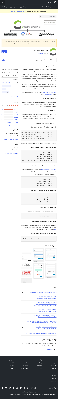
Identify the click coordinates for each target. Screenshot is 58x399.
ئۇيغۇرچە (50, 388)
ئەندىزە (40, 368)
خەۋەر (54, 362)
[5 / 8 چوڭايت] (30, 250)
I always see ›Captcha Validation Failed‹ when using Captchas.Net (47, 310)
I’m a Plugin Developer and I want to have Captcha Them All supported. (46, 327)
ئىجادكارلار (25, 365)
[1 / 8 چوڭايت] (54, 250)
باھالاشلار (44, 60)
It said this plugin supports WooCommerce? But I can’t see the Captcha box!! (44, 316)
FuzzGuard (40, 53)
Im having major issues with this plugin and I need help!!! (41, 333)
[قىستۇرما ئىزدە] (40, 16)
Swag (12, 368)
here (55, 229)
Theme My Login (47, 94)
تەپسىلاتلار (52, 60)
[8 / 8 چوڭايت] (30, 280)
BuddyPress (52, 381)
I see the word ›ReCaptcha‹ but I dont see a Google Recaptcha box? (46, 297)
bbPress (53, 378)
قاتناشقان (11, 360)
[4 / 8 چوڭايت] (42, 265)
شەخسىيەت (53, 368)
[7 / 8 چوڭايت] (30, 272)
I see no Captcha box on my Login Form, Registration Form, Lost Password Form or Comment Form (41, 322)
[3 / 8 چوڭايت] (42, 250)
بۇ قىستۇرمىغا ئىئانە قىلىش (11, 153)
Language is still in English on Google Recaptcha (43, 292)
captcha (4, 88)
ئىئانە (12, 365)
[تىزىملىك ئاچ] (2, 2)
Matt (54, 375)
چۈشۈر (4, 52)
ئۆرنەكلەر (40, 362)
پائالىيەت (12, 362)
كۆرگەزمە (39, 360)
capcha (3, 85)
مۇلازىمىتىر (53, 365)
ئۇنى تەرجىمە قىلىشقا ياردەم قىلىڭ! (18, 11)
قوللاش (3, 60)
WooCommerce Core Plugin (48, 92)
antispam (9, 85)
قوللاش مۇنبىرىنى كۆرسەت (11, 139)
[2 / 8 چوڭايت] (54, 264)
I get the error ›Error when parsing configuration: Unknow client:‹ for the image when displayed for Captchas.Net (45, 304)
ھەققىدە (54, 360)
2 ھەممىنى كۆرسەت (6, 82)
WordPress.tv (23, 368)
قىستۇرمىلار (39, 365)
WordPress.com (51, 373)
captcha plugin (5, 92)
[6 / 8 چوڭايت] (30, 264)
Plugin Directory (52, 6)
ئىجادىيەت (27, 60)
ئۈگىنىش (26, 360)
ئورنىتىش (36, 60)
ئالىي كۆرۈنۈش (14, 96)
